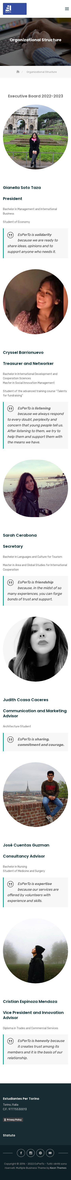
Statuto (9, 1135)
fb (21, 1153)
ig (31, 1153)
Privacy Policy (14, 1119)
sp (40, 1153)
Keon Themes (58, 1167)
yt (50, 1153)
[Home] (18, 71)
